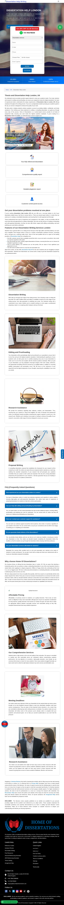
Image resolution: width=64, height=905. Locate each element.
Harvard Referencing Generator (13, 855)
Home (7, 89)
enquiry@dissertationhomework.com (17, 883)
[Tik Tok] (28, 891)
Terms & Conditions (38, 858)
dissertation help (15, 236)
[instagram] (17, 891)
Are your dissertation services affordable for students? (22, 545)
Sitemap (35, 861)
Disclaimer (35, 863)
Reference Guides (9, 845)
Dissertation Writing (10, 850)
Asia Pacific (35, 848)
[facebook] (6, 891)
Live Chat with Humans (10, 902)
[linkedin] (13, 891)
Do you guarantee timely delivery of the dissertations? (22, 532)
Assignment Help (50, 794)
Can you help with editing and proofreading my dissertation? (24, 505)
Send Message (27, 70)
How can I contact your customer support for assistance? (23, 519)
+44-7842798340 (29, 33)
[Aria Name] (58, 1)
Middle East (35, 851)
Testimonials (36, 867)
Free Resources (9, 853)
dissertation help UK (27, 249)
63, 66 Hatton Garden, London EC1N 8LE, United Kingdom (18, 874)
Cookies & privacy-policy (39, 856)
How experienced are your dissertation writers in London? (23, 492)
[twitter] (10, 891)
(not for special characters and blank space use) (23, 54)
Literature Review (15, 781)
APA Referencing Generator (12, 858)
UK (11, 89)
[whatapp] (60, 27)
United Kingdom (37, 845)
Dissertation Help (9, 792)
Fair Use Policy (37, 853)
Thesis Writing (8, 860)
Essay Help (35, 783)
